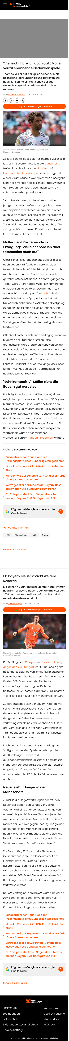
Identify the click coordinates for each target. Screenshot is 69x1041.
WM (8, 535)
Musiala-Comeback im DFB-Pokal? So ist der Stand (34, 468)
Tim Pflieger (15, 603)
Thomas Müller (21, 535)
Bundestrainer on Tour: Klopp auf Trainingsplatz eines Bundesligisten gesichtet (34, 459)
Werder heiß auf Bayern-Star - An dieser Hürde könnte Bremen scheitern (35, 477)
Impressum (50, 1008)
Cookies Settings (13, 1030)
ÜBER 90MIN (10, 1008)
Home (6, 549)
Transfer (45, 535)
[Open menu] (5, 5)
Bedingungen (11, 1014)
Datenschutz (10, 1019)
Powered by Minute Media (27, 1038)
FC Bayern (30, 662)
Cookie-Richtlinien (54, 1014)
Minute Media (51, 1019)
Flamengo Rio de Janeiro (18, 173)
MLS (45, 293)
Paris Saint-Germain (41, 438)
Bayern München (20, 983)
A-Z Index (49, 1024)
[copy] (23, 100)
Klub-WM (42, 168)
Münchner (50, 163)
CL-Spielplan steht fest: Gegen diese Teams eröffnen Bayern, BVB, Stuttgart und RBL (33, 496)
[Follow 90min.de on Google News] (60, 511)
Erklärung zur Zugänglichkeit (20, 1024)
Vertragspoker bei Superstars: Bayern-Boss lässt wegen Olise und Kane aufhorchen (33, 487)
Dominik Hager (16, 94)
